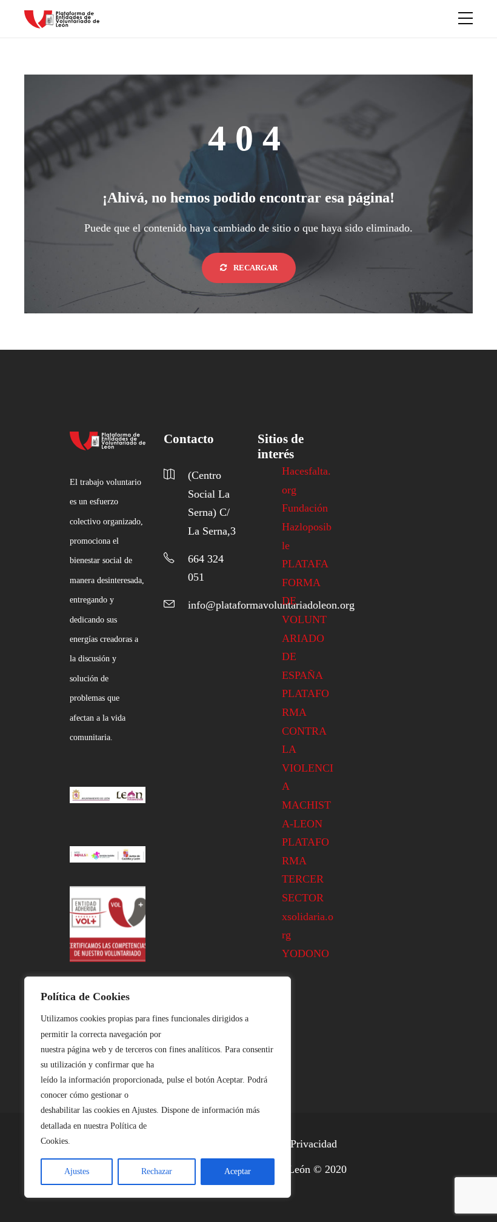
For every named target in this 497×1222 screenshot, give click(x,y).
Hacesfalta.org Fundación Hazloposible (307, 508)
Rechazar (156, 1171)
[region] (157, 1087)
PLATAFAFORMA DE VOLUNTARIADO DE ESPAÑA (305, 619)
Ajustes (76, 1171)
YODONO (305, 953)
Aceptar (237, 1171)
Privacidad (313, 1144)
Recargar (255, 267)
